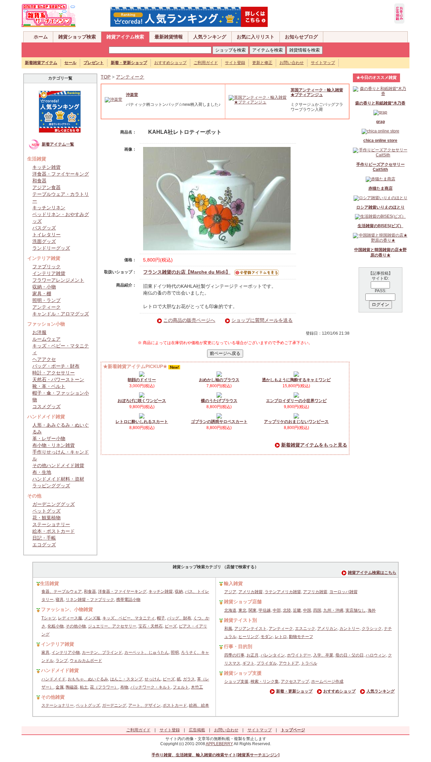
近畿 (297, 610)
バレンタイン (273, 655)
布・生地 (41, 472)
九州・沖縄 (333, 610)
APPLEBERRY (219, 743)
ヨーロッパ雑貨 (343, 591)
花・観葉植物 (46, 517)
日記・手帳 (44, 538)
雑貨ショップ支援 (243, 673)
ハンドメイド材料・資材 (58, 479)
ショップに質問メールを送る (262, 320)
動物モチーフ (301, 636)
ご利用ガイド (206, 62)
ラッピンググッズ (51, 485)
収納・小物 (44, 286)
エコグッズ (44, 544)
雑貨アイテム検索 (125, 36)
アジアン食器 (46, 187)
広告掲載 (197, 730)
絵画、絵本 (199, 705)
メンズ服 (92, 618)
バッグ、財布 (179, 618)
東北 (242, 610)
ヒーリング (248, 636)
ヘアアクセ (44, 359)
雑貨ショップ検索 (77, 36)
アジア (230, 591)
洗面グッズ (44, 241)
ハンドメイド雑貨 (60, 670)
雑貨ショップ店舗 (243, 601)
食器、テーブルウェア (61, 591)
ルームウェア (46, 339)
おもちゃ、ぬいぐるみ (88, 679)
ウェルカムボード (86, 660)
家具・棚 (41, 293)
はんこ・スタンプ (126, 679)
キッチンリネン (48, 207)
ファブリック (46, 266)
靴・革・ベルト (48, 386)
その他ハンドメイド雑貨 (58, 465)
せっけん (152, 679)
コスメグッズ (46, 406)
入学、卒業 (323, 655)
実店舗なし (355, 610)
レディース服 (70, 618)
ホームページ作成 (327, 681)
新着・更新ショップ (294, 691)
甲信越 (265, 610)
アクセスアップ (295, 681)
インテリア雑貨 (48, 273)
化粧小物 (55, 626)
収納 (179, 591)
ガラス (189, 679)
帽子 (161, 618)
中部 (277, 610)
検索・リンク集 (265, 681)
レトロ (281, 636)
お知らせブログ (301, 36)
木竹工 (197, 687)
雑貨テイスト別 (240, 620)
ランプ (62, 660)
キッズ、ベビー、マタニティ (128, 618)
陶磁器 (72, 687)
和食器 (39, 180)
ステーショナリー (51, 524)
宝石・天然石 (150, 626)
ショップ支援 (236, 681)
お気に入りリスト (255, 36)
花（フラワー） (104, 687)
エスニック (305, 628)
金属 (60, 687)
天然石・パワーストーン (58, 379)
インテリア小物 (66, 652)
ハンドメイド (53, 679)
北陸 (287, 610)
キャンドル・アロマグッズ (60, 313)
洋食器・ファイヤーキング (60, 174)
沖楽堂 (132, 94)
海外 (372, 610)
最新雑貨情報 (169, 36)
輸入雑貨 (233, 583)
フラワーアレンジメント (58, 280)
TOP (105, 77)
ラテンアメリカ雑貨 (283, 591)
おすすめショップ (170, 62)
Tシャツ (48, 618)
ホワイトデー (299, 655)
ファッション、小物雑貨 (67, 609)
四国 (317, 610)
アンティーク (46, 307)
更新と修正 (262, 62)
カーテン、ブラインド (102, 652)
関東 (252, 610)
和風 (228, 628)
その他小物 (76, 626)
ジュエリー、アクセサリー (112, 626)
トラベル (309, 663)
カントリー (349, 628)
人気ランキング (209, 36)
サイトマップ (323, 62)
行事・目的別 (238, 646)
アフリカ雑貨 (315, 591)
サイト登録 (235, 62)
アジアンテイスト (250, 628)
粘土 (84, 687)
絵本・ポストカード (53, 531)
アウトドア (289, 663)
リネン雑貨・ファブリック (90, 599)
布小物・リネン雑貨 (53, 445)
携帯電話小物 (128, 599)
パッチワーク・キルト (150, 687)
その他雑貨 (53, 697)
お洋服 (39, 332)
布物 (124, 687)
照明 (175, 652)
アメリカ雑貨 (250, 591)
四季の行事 (234, 655)
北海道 (230, 610)
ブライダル (267, 663)
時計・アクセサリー (53, 372)
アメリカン (327, 628)
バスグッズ (44, 228)
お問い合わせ (291, 62)
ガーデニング (114, 705)
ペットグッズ (46, 511)
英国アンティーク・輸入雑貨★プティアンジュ (317, 92)
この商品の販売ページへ (189, 320)
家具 (45, 652)
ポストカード (175, 705)
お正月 (252, 655)
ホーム (41, 36)
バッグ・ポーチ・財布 (55, 366)
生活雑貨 (49, 583)
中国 (307, 610)
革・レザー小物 (48, 438)
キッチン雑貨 (46, 167)
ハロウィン (376, 655)
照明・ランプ (46, 300)
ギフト (248, 663)
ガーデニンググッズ (53, 504)
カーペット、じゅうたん (146, 652)
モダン (267, 636)
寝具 (60, 599)
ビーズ (171, 626)
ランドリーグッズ (51, 248)
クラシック (372, 628)
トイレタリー (46, 234)
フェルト (181, 687)
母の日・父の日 (349, 655)
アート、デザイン (144, 705)
